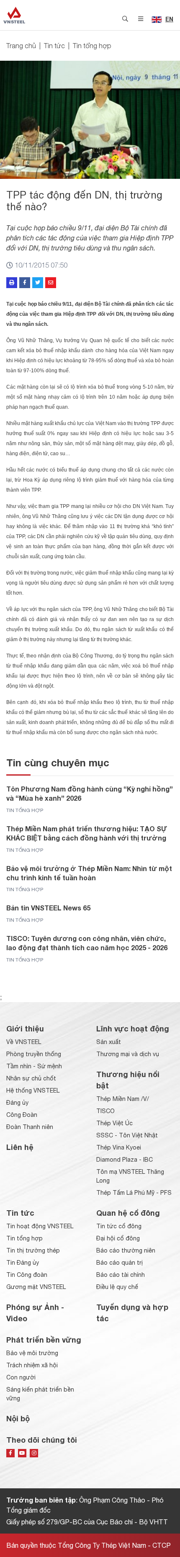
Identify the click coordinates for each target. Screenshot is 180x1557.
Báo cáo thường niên (125, 1250)
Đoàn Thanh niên (29, 1127)
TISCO (105, 1111)
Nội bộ (18, 1418)
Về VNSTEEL (23, 1042)
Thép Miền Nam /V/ (122, 1099)
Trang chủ (21, 45)
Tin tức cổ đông (118, 1226)
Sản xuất (108, 1042)
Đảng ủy (17, 1102)
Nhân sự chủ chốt (31, 1078)
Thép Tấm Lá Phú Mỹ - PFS (134, 1192)
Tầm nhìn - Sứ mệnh (34, 1066)
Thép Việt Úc (114, 1123)
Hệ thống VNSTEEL (32, 1090)
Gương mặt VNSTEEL (36, 1287)
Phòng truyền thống (33, 1054)
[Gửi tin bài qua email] (50, 282)
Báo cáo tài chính (120, 1274)
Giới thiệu (25, 1028)
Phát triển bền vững (43, 1339)
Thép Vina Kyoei (118, 1147)
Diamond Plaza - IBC (124, 1159)
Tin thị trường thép (33, 1250)
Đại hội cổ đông (118, 1238)
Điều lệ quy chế (117, 1287)
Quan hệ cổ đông (128, 1212)
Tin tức (54, 45)
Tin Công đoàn (26, 1274)
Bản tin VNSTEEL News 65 (48, 908)
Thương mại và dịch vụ (127, 1054)
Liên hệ (19, 1147)
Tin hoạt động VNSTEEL (39, 1226)
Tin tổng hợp (92, 45)
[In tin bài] (11, 282)
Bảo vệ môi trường (32, 1353)
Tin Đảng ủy (22, 1262)
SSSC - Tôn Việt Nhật (127, 1135)
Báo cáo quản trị (119, 1262)
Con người (21, 1377)
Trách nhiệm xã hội (32, 1365)
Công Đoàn (21, 1114)
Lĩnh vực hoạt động (132, 1028)
